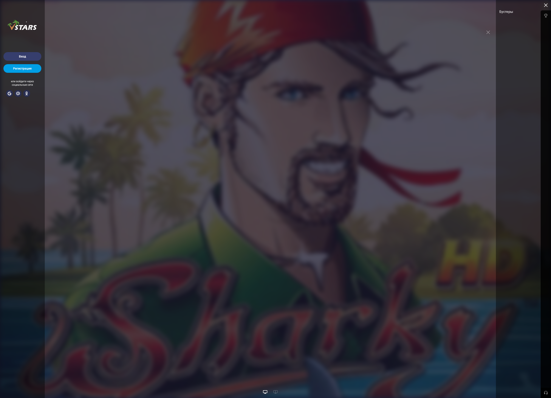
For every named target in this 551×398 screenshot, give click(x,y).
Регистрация (22, 68)
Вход (22, 56)
